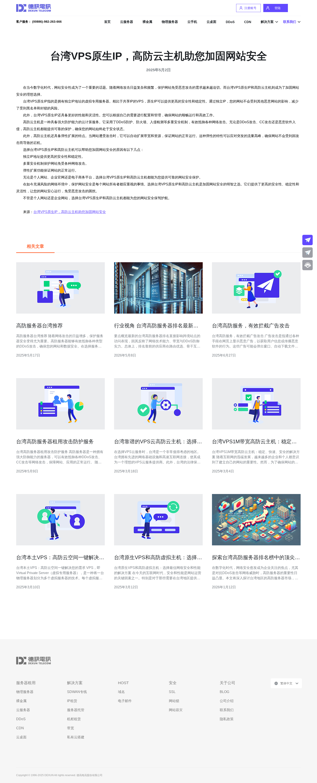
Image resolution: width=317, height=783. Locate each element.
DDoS (230, 22)
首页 (107, 22)
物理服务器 (170, 22)
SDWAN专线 (77, 692)
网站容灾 (176, 710)
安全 (173, 683)
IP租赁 (72, 701)
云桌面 (211, 22)
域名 (121, 692)
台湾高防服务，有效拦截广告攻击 (251, 325)
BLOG (224, 692)
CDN (247, 22)
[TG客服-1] (307, 240)
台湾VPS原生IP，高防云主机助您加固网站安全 (69, 212)
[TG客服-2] (307, 252)
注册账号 (250, 8)
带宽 (70, 728)
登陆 (278, 8)
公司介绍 (227, 701)
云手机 (192, 22)
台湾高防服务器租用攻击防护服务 (55, 441)
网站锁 (174, 701)
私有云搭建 (75, 737)
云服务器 (126, 22)
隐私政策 (227, 719)
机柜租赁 (74, 719)
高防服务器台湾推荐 (39, 325)
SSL (172, 692)
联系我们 (227, 710)
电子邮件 (125, 701)
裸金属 (147, 22)
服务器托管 (75, 710)
